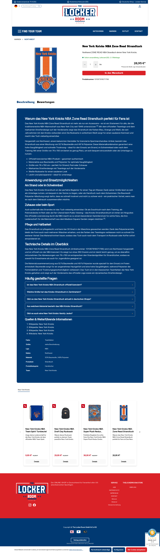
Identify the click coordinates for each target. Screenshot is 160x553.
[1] (97, 126)
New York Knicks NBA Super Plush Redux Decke (93, 430)
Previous (20, 432)
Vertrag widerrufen (80, 540)
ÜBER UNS (132, 487)
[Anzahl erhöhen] (95, 64)
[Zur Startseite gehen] (80, 14)
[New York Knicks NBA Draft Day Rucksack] (65, 413)
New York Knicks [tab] (24, 390)
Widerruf (114, 502)
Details (36, 461)
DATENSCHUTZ (114, 490)
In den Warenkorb (114, 73)
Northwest (45, 141)
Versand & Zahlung (114, 505)
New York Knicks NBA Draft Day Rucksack (64, 430)
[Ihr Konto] (140, 7)
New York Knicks (36, 123)
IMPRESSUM (114, 493)
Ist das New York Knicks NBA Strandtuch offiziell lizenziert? (54, 284)
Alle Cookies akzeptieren (136, 550)
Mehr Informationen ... (76, 550)
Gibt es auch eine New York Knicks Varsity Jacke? (50, 313)
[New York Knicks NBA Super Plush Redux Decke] (95, 413)
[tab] (26, 102)
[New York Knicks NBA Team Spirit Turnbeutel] (36, 413)
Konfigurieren (119, 550)
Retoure (114, 499)
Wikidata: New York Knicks (41, 333)
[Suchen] (39, 6)
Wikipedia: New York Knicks (41, 324)
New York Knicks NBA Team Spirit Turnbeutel (36, 430)
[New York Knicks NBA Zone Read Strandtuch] (46, 70)
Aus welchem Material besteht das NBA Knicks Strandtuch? (54, 306)
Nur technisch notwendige (100, 550)
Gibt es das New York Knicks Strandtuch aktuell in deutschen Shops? (59, 299)
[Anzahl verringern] (84, 64)
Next (140, 432)
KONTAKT (114, 496)
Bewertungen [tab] (45, 102)
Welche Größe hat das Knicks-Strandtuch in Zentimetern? (54, 292)
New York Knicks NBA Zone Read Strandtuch (123, 430)
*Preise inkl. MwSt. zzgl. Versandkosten (133, 67)
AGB (114, 487)
